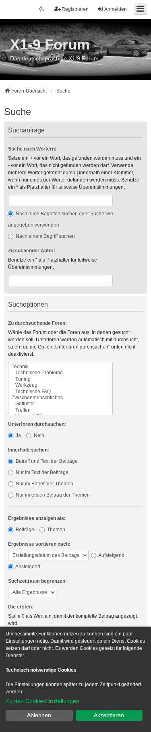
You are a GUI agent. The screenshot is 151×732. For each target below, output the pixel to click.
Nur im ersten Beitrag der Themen (52, 495)
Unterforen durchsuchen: (37, 424)
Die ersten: (20, 607)
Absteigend (27, 566)
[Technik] (60, 367)
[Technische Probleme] (60, 373)
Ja (17, 435)
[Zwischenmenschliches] (60, 398)
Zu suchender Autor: (31, 251)
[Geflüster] (60, 404)
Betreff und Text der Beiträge (46, 461)
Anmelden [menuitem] (115, 9)
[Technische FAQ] (60, 392)
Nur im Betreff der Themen (43, 484)
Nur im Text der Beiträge (41, 472)
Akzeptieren (109, 715)
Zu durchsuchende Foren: (37, 323)
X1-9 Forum (50, 44)
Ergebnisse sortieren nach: (39, 544)
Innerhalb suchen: (28, 450)
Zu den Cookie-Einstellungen (42, 701)
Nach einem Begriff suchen (44, 236)
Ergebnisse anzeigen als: (37, 518)
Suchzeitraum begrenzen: (37, 581)
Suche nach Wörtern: (32, 149)
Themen (55, 529)
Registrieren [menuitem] (75, 9)
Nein (38, 435)
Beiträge (24, 529)
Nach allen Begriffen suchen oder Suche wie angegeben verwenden (60, 219)
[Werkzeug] (60, 385)
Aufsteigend (110, 555)
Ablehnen (39, 715)
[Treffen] (60, 410)
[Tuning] (60, 379)
